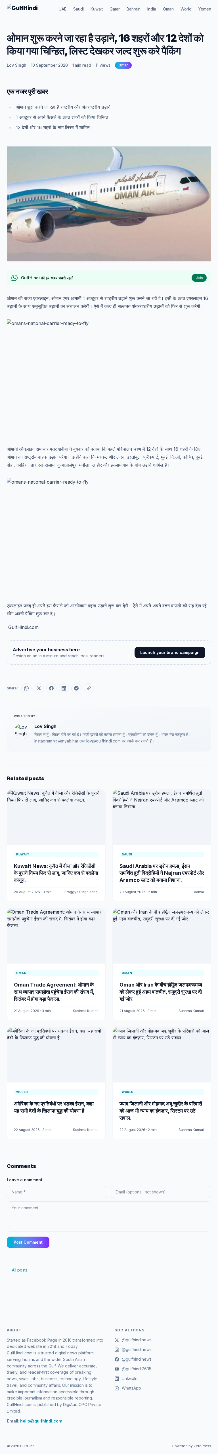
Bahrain (134, 9)
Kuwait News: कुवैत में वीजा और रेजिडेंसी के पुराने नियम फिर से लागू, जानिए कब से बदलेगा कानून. (56, 873)
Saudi (78, 9)
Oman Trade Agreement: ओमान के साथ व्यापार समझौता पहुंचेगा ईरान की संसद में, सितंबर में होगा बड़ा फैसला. (54, 992)
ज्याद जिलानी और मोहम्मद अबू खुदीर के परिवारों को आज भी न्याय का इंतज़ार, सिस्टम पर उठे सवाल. (161, 1111)
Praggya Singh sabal (81, 892)
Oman (168, 9)
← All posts (17, 1270)
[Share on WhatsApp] (26, 688)
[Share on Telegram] (76, 688)
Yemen (204, 9)
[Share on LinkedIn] (64, 688)
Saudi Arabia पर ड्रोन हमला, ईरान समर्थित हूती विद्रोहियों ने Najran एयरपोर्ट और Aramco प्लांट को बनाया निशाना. (162, 873)
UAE (62, 9)
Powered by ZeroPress (191, 1446)
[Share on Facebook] (51, 688)
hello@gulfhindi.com (41, 1421)
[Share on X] (39, 688)
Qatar (115, 9)
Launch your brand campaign (170, 652)
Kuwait (97, 9)
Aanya (199, 892)
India (151, 9)
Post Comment (28, 1242)
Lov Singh (16, 65)
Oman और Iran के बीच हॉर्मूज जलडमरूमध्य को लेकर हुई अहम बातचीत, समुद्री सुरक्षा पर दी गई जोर (161, 992)
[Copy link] (89, 688)
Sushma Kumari (85, 1011)
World (186, 9)
